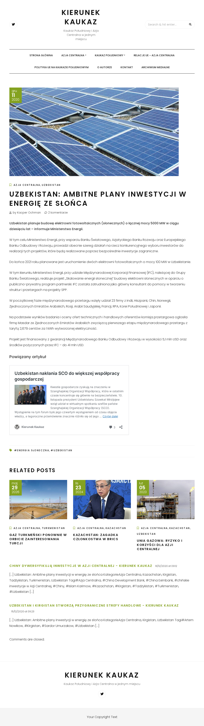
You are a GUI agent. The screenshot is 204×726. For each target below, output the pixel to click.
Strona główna (41, 55)
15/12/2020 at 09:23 (22, 611)
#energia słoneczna (31, 450)
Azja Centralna (72, 55)
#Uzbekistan (61, 450)
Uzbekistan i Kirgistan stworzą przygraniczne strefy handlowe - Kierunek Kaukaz (94, 605)
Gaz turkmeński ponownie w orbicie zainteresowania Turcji (38, 539)
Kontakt (127, 67)
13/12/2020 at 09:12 (166, 566)
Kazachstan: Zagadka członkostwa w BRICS (95, 537)
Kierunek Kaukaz (81, 17)
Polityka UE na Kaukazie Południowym (61, 67)
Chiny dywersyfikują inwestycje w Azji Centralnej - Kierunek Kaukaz (80, 565)
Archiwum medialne (155, 67)
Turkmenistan (53, 528)
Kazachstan (116, 528)
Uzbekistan (51, 185)
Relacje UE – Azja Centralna (154, 55)
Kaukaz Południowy (109, 55)
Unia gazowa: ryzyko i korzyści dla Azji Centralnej (159, 544)
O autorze (104, 67)
